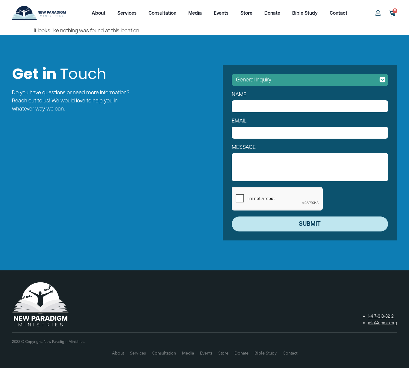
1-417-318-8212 (381, 316)
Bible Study (305, 13)
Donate (272, 13)
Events (221, 13)
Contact (338, 13)
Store (246, 13)
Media (195, 13)
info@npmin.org (382, 323)
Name (239, 94)
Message (244, 147)
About (98, 13)
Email (239, 121)
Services (127, 13)
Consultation (162, 13)
